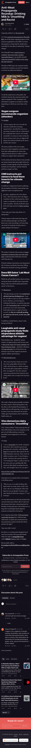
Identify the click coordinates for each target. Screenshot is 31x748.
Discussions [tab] (14, 659)
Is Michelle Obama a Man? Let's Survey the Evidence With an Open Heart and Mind (10, 666)
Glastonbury (12, 445)
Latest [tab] (7, 659)
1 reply (8, 623)
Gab (17, 539)
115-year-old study (7, 349)
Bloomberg (7, 290)
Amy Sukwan (8, 613)
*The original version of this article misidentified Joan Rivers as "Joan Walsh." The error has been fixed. (11, 670)
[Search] (28, 659)
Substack (7, 539)
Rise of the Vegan (8, 344)
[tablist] (8, 598)
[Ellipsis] (29, 613)
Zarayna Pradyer (9, 629)
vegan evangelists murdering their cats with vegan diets (14, 254)
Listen (27, 24)
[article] (15, 670)
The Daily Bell (20, 33)
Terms (20, 734)
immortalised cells (14, 305)
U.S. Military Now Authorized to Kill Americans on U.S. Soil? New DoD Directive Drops (11, 698)
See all (5, 712)
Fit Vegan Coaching (20, 344)
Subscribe (21, 2)
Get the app (23, 740)
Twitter (24, 539)
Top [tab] (3, 659)
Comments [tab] (5, 598)
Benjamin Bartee (9, 23)
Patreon (13, 539)
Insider (6, 120)
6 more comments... (6, 650)
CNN (3, 190)
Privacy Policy (15, 573)
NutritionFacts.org (9, 358)
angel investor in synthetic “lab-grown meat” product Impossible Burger (13, 54)
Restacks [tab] (12, 598)
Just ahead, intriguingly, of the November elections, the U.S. (9, 703)
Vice (5, 441)
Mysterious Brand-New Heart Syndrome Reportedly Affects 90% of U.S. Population (11, 682)
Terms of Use (23, 570)
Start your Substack (11, 740)
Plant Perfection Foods (8, 347)
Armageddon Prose (18, 537)
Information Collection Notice (18, 572)
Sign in (27, 2)
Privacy (16, 734)
